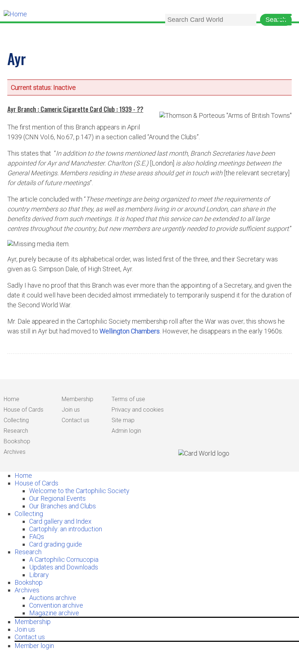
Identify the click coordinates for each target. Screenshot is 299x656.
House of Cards (23, 409)
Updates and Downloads (63, 567)
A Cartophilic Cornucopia (63, 559)
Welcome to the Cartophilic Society (79, 491)
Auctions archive (52, 597)
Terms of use (128, 399)
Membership (77, 399)
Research (16, 430)
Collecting (16, 420)
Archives (15, 451)
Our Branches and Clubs (62, 506)
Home (11, 399)
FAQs (36, 536)
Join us (71, 409)
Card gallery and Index (60, 521)
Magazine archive (54, 613)
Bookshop (17, 441)
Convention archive (56, 605)
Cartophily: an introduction (65, 529)
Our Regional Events (57, 498)
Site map (123, 420)
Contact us (75, 420)
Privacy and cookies (138, 409)
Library (39, 575)
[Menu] (284, 20)
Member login (34, 645)
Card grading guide (55, 544)
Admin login (126, 430)
